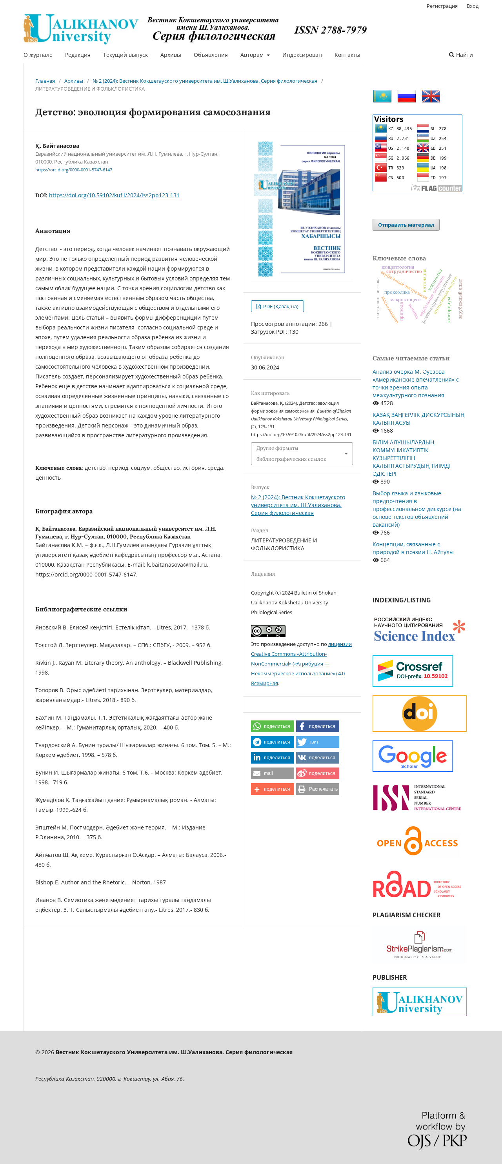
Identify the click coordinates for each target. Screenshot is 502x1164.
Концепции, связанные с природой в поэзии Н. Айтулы (413, 548)
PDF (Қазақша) (280, 306)
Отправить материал (406, 224)
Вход (472, 5)
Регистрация (442, 5)
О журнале (38, 54)
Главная (45, 80)
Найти (464, 54)
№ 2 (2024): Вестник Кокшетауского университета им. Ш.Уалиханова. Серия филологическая (205, 80)
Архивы (170, 54)
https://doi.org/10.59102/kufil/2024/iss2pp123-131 (114, 195)
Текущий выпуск (125, 54)
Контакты (347, 54)
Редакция (78, 54)
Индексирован (302, 54)
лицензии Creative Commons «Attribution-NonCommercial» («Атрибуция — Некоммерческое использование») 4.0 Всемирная (301, 663)
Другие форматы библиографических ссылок (291, 453)
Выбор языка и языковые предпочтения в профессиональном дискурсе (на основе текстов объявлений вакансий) (417, 508)
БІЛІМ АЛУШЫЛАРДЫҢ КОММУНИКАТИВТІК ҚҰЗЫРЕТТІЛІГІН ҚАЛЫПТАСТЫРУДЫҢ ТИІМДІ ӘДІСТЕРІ (412, 457)
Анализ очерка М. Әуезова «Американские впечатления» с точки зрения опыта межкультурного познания (416, 383)
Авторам (252, 54)
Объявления (211, 54)
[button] (272, 726)
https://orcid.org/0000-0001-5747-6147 (73, 170)
